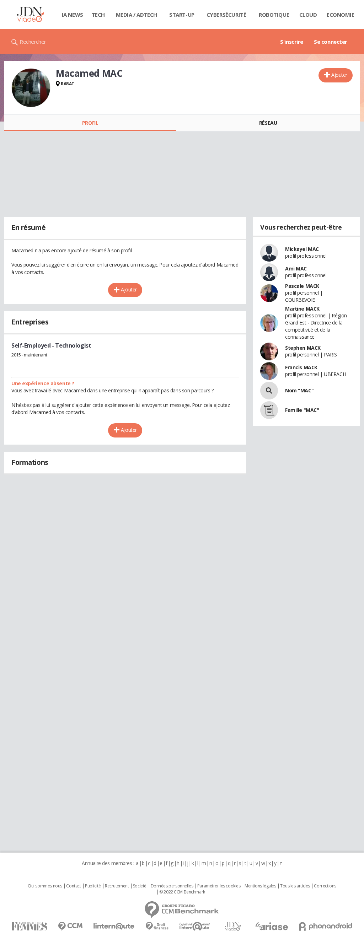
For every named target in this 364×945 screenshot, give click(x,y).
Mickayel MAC (302, 249)
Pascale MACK (302, 286)
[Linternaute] (114, 926)
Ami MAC (296, 268)
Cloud (308, 14)
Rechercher (33, 41)
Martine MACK (302, 308)
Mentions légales (260, 886)
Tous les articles (295, 886)
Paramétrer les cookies (219, 886)
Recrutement (117, 886)
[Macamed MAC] (30, 87)
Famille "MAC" (302, 410)
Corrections (325, 886)
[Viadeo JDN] (233, 926)
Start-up (181, 14)
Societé (139, 886)
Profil (90, 122)
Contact (73, 886)
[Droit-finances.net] (156, 926)
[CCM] (70, 926)
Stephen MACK (303, 347)
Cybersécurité (226, 14)
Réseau (268, 122)
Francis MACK (301, 367)
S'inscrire (291, 41)
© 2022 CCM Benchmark (182, 892)
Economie (340, 14)
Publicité (93, 886)
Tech (98, 14)
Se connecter (330, 41)
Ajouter (339, 74)
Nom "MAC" (299, 390)
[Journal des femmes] (29, 926)
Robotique (274, 14)
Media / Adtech (136, 14)
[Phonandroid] (326, 926)
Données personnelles (172, 886)
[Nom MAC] (269, 390)
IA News (72, 14)
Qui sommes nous (45, 886)
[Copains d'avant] (195, 926)
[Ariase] (271, 926)
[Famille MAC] (269, 410)
